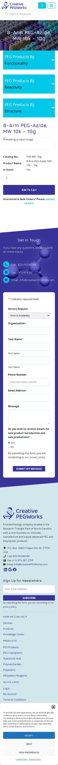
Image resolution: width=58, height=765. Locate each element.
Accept (29, 735)
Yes (13, 442)
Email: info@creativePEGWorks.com (33, 280)
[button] (53, 706)
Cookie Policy (22, 759)
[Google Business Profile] (10, 569)
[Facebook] (14, 569)
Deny (29, 743)
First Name (14, 353)
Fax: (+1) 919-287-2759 (26, 272)
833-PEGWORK (21, 556)
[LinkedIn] (5, 569)
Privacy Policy (35, 759)
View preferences (29, 752)
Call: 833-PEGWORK (24, 264)
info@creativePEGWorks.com (30, 564)
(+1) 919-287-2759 (22, 560)
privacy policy (37, 457)
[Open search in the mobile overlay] (29, 14)
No (12, 446)
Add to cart (29, 190)
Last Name (14, 366)
